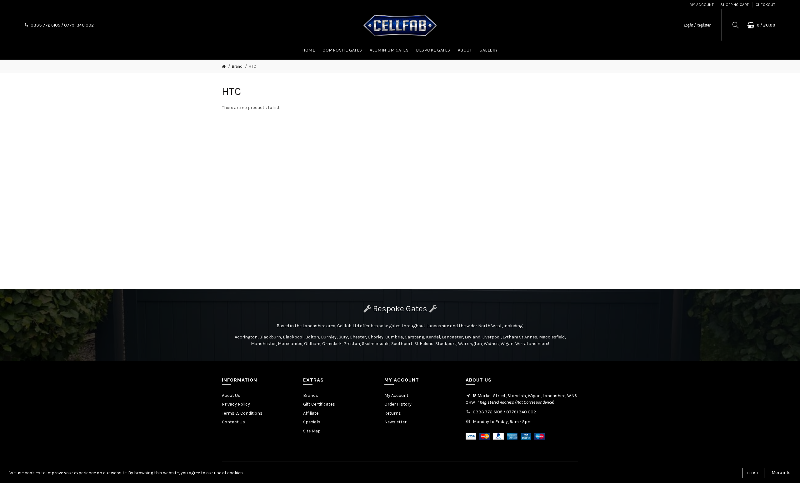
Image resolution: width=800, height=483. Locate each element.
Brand (237, 66)
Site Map (312, 431)
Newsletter (395, 422)
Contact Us (233, 422)
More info (781, 472)
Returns (392, 413)
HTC (252, 66)
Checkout (765, 4)
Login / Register (697, 25)
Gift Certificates (319, 404)
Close (753, 473)
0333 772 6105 (45, 25)
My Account (702, 4)
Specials (311, 422)
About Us (231, 395)
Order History (398, 404)
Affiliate (310, 413)
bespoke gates (386, 325)
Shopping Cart (734, 4)
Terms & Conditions (242, 413)
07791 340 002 (79, 25)
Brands (310, 395)
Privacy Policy (236, 404)
